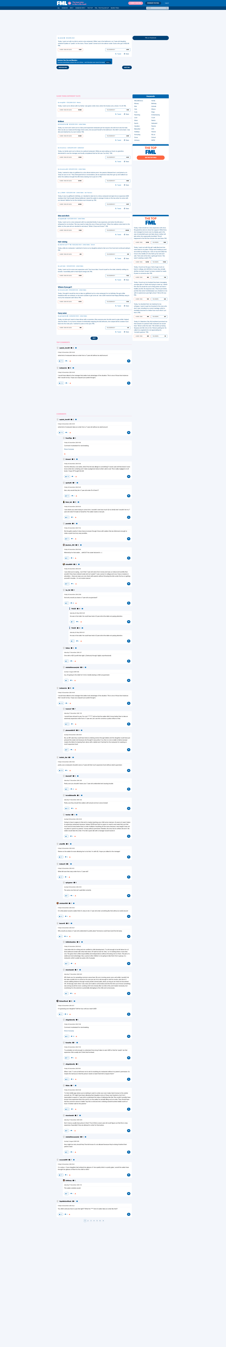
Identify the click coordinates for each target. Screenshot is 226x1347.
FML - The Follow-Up (102, 8)
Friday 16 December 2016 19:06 (72, 549)
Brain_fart (69, 502)
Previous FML (63, 67)
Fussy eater (62, 313)
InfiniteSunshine (71, 942)
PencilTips (69, 438)
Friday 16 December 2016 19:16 (72, 1068)
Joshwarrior (63, 368)
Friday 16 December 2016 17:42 (72, 528)
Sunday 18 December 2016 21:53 (72, 887)
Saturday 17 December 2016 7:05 (73, 713)
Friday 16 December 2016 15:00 (66, 908)
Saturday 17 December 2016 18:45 (73, 1120)
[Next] (103, 1221)
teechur (68, 815)
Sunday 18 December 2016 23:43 (73, 819)
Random (65, 8)
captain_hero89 (64, 348)
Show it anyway (69, 449)
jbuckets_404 (70, 545)
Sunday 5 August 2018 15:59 (71, 1141)
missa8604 (69, 564)
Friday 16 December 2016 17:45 (72, 1047)
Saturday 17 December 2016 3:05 (73, 780)
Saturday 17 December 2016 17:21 (73, 1185)
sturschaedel (70, 970)
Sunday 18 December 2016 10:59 (73, 735)
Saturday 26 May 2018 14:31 (77, 632)
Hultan (68, 648)
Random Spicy (80, 8)
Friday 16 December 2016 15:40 (72, 463)
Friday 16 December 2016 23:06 (72, 594)
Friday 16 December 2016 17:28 (72, 1024)
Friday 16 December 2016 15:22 (66, 1164)
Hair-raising (62, 242)
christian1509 (63, 903)
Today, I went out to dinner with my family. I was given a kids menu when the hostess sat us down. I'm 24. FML (92, 106)
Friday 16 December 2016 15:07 (66, 928)
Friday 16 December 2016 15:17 (66, 1005)
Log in (167, 3)
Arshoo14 (62, 864)
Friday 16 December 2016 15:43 (72, 487)
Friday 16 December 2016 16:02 (72, 946)
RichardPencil (63, 1001)
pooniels (68, 523)
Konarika (69, 1043)
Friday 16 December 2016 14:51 (66, 868)
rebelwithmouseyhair (73, 667)
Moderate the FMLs (153, 3)
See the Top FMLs (150, 157)
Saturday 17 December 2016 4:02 (73, 800)
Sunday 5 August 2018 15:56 (71, 672)
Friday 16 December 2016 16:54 (72, 506)
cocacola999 (63, 1160)
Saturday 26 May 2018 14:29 (77, 613)
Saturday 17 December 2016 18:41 (73, 974)
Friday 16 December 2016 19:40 (72, 1090)
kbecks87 (69, 776)
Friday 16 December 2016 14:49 (66, 352)
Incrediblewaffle (71, 795)
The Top (90, 8)
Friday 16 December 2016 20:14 (72, 569)
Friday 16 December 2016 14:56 (72, 442)
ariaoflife (62, 844)
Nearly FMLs (115, 8)
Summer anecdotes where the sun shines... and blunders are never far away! (84, 61)
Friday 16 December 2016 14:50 (66, 762)
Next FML (127, 67)
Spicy (71, 8)
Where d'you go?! (65, 287)
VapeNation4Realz (65, 1201)
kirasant (68, 459)
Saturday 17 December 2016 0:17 (72, 652)
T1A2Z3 (73, 609)
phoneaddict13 (70, 730)
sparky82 (69, 483)
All (59, 8)
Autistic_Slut (63, 757)
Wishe (68, 1085)
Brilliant (61, 121)
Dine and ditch (63, 216)
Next (94, 338)
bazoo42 (62, 923)
